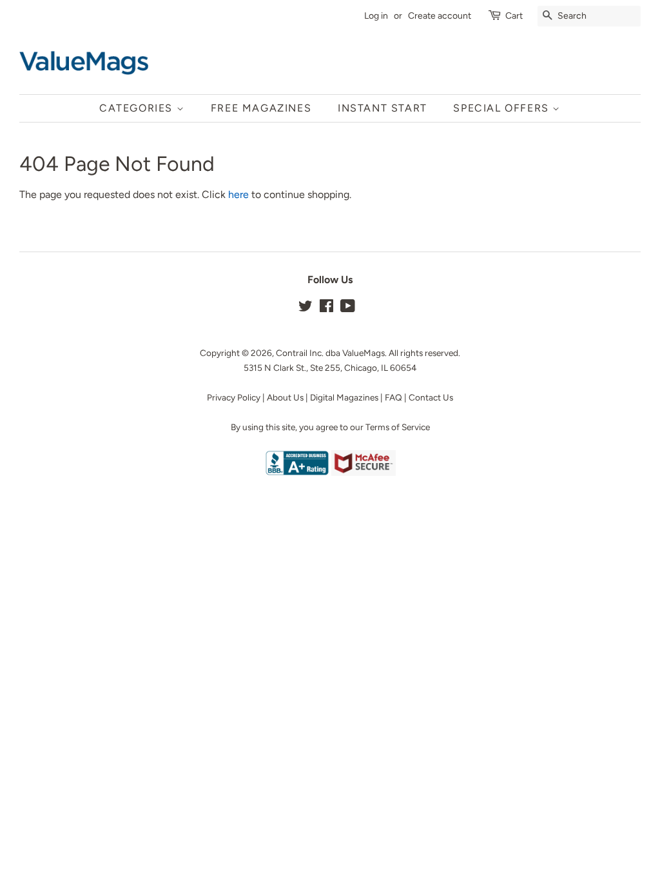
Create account (439, 15)
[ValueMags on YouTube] (347, 308)
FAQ (393, 397)
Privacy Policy (233, 397)
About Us (285, 397)
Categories (138, 108)
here (238, 194)
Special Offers (502, 108)
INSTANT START (382, 108)
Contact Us (431, 397)
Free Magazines (261, 108)
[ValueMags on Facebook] (326, 308)
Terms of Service (397, 427)
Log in (376, 15)
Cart (514, 15)
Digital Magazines (344, 397)
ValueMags (363, 353)
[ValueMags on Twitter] (305, 308)
